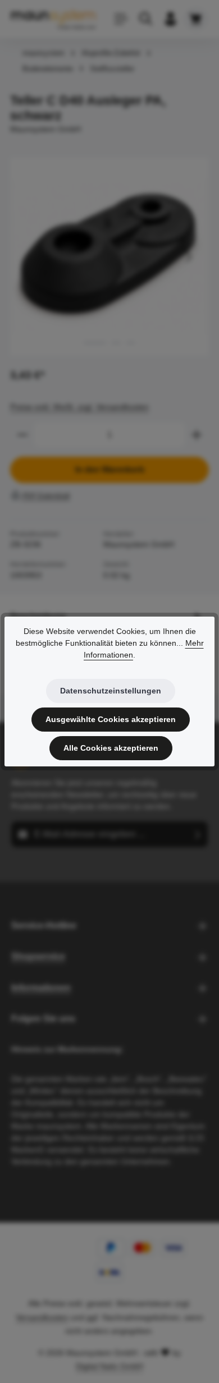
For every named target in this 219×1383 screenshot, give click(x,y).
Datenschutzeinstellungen (110, 690)
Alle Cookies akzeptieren (110, 747)
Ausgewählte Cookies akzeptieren (110, 719)
